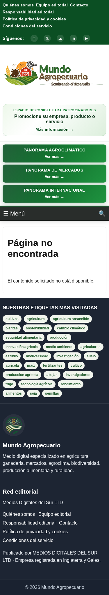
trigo (9, 384)
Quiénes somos (18, 5)
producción (59, 338)
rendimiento (71, 384)
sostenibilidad (37, 328)
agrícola (12, 365)
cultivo (76, 365)
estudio (12, 356)
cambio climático (71, 328)
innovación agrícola (22, 347)
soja (33, 393)
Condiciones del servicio (27, 26)
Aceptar (18, 585)
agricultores (91, 347)
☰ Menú (14, 213)
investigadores (78, 375)
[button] (54, 153)
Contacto (79, 5)
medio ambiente (59, 347)
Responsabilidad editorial (28, 12)
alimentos (14, 393)
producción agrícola (22, 375)
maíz (31, 365)
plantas (12, 328)
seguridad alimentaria (24, 338)
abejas (52, 375)
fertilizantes (52, 365)
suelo (91, 356)
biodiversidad (37, 356)
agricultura (36, 319)
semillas (52, 393)
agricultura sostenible (71, 319)
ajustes (79, 574)
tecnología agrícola (37, 384)
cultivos (12, 319)
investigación (67, 356)
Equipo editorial (52, 5)
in (73, 38)
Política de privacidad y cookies (34, 19)
